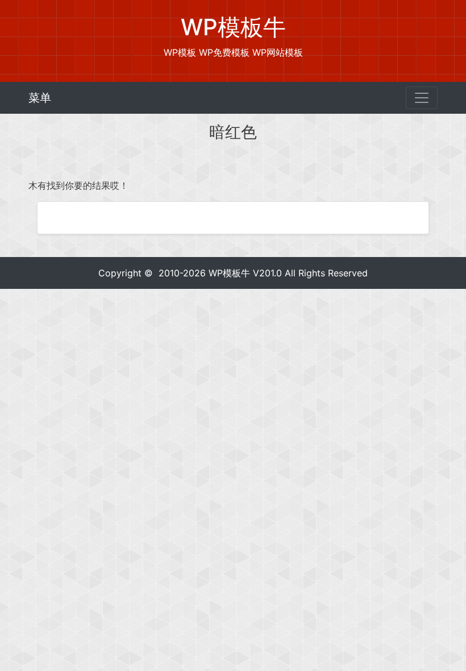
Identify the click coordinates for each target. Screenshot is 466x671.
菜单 (39, 98)
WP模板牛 (229, 273)
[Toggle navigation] (422, 97)
